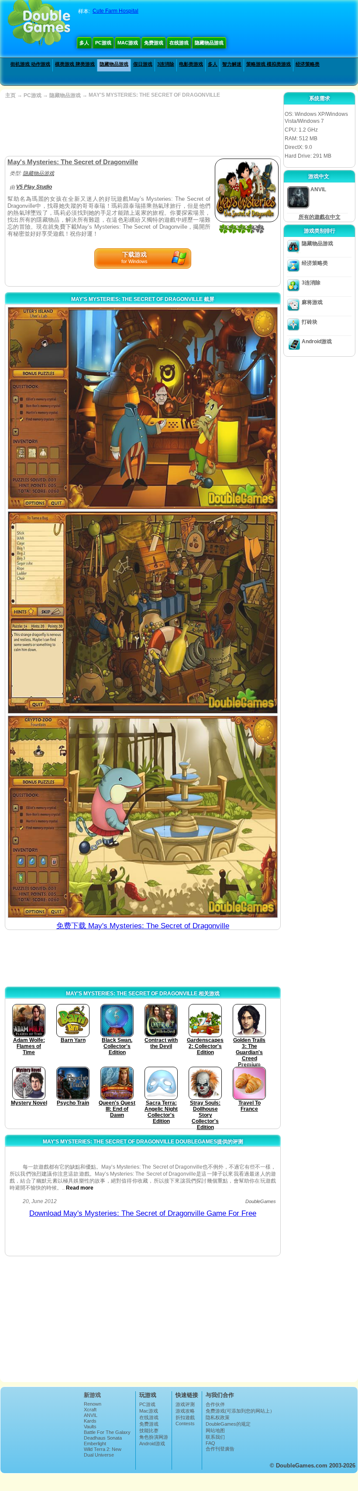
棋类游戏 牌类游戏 (75, 64)
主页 (10, 95)
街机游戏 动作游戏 (30, 64)
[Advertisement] (142, 128)
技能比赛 (148, 1430)
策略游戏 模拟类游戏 (268, 64)
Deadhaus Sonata (103, 1437)
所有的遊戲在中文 (320, 217)
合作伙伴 (215, 1404)
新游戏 (92, 1395)
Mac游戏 (127, 42)
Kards (90, 1420)
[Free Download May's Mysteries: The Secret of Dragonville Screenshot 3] (143, 817)
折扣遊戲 (185, 1417)
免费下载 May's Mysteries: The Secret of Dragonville (142, 926)
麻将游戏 (312, 302)
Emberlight (95, 1443)
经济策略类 (308, 64)
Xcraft (90, 1409)
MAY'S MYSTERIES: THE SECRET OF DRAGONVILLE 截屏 (142, 299)
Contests (185, 1423)
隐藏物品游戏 (209, 42)
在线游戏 (179, 42)
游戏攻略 (185, 1410)
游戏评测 (185, 1404)
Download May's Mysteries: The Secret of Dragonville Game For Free (142, 1213)
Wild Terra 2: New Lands (102, 1452)
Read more (79, 1188)
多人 (84, 42)
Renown (92, 1403)
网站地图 (215, 1430)
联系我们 (215, 1437)
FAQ (210, 1443)
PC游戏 (103, 42)
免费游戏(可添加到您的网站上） (240, 1410)
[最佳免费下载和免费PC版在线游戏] (39, 24)
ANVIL (90, 1415)
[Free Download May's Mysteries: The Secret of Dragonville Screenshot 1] (143, 408)
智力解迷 (231, 64)
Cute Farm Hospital (115, 11)
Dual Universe (99, 1454)
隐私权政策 (218, 1417)
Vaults (90, 1426)
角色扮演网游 (153, 1437)
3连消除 (165, 64)
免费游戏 (153, 42)
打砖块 (309, 322)
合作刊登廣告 (220, 1448)
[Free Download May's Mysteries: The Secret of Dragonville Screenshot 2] (143, 612)
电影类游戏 (191, 64)
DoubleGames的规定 (228, 1424)
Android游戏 (317, 341)
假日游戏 (142, 64)
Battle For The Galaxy (107, 1432)
